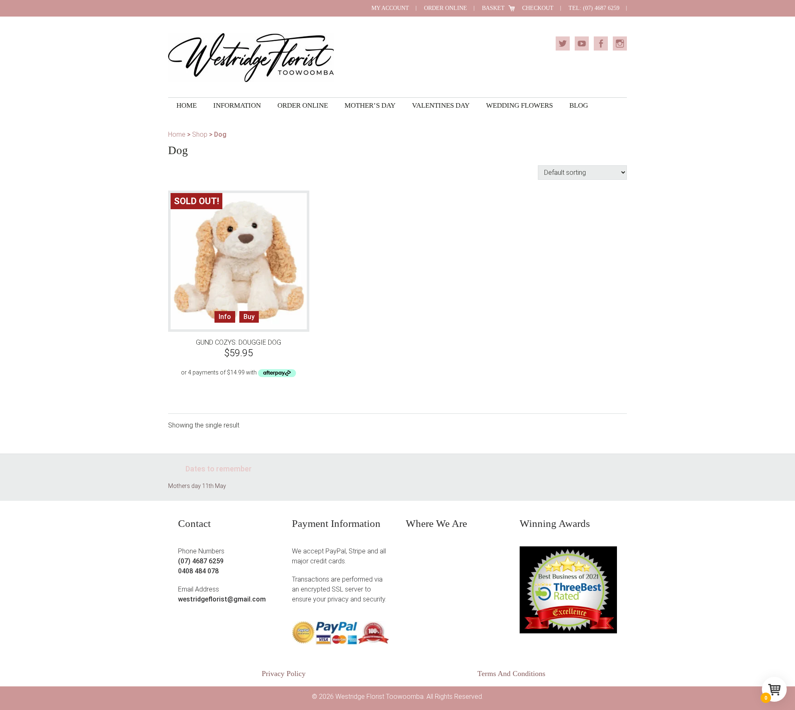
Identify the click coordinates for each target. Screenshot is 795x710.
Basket (493, 8)
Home (177, 134)
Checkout (538, 8)
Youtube (582, 43)
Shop (199, 134)
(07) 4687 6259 (201, 561)
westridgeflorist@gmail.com (222, 599)
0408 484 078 (198, 571)
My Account (390, 8)
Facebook (601, 43)
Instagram (620, 43)
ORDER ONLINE (445, 8)
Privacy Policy (284, 673)
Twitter (563, 43)
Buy (249, 317)
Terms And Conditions (511, 673)
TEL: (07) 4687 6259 (594, 8)
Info (225, 317)
